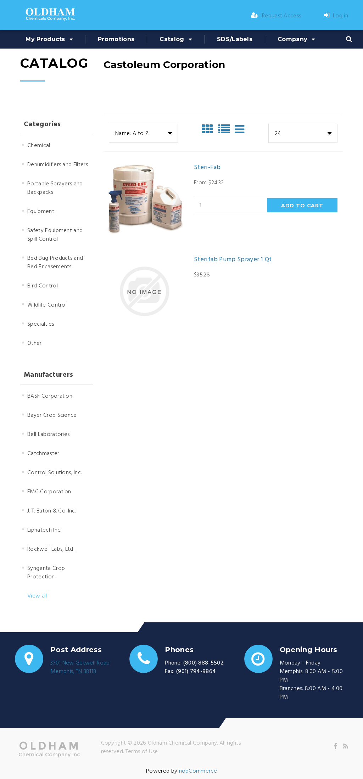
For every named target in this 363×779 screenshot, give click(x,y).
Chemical (38, 145)
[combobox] (143, 133)
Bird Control (42, 286)
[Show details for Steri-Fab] (144, 199)
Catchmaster (43, 453)
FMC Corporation (49, 492)
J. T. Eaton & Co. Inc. (51, 511)
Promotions (116, 39)
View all (37, 596)
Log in (340, 16)
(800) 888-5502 (203, 663)
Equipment (40, 211)
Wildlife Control (47, 305)
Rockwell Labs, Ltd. (50, 549)
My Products (45, 39)
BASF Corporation (49, 396)
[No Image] (239, 129)
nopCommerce (198, 771)
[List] (225, 129)
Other (34, 343)
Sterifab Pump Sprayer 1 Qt (233, 260)
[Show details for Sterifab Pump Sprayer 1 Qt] (144, 291)
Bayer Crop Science (52, 415)
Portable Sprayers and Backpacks (55, 188)
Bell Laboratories (48, 434)
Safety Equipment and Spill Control (55, 235)
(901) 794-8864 (196, 671)
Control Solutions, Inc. (54, 472)
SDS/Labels (234, 39)
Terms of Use (141, 751)
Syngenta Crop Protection (46, 573)
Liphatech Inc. (44, 530)
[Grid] (209, 129)
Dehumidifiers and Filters (57, 164)
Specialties (40, 324)
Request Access (281, 16)
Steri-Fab (207, 168)
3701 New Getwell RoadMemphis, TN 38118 (80, 667)
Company (292, 39)
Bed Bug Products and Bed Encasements (55, 262)
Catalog (172, 39)
